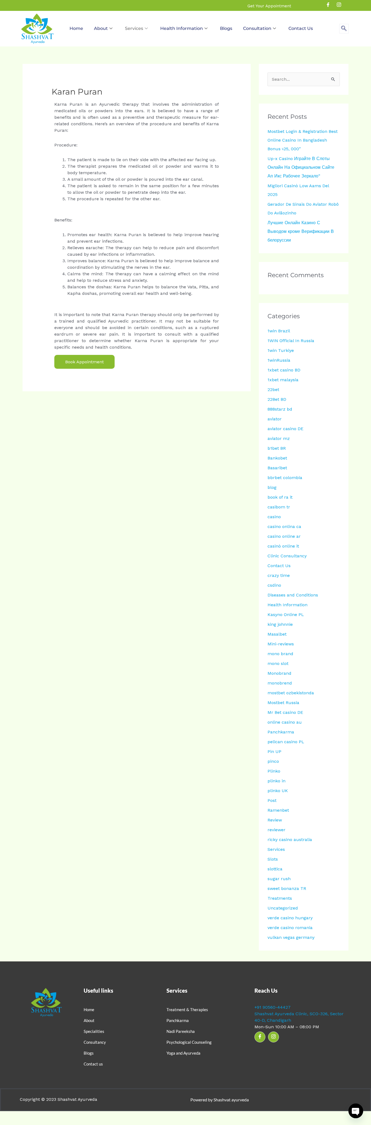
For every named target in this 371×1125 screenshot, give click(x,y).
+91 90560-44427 (272, 1007)
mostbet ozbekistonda (291, 692)
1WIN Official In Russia (291, 340)
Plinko (274, 771)
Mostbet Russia (283, 702)
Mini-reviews (281, 643)
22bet (273, 389)
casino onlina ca (284, 526)
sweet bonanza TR (287, 888)
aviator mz (279, 438)
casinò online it (283, 546)
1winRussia (279, 360)
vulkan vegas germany (291, 937)
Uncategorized (283, 908)
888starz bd (280, 409)
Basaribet (277, 467)
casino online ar (284, 536)
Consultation (257, 28)
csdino (274, 585)
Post (272, 800)
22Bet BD (277, 399)
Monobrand (279, 673)
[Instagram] (339, 5)
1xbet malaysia (283, 379)
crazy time (279, 575)
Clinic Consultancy (287, 555)
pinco (273, 761)
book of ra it (280, 497)
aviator (275, 418)
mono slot (278, 663)
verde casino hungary (290, 917)
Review (275, 820)
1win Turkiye (281, 350)
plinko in (276, 780)
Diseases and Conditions (293, 595)
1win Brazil (279, 330)
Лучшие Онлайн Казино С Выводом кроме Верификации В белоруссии (301, 231)
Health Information (181, 28)
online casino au (285, 722)
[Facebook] (328, 5)
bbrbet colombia (285, 477)
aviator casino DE (285, 428)
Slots (273, 859)
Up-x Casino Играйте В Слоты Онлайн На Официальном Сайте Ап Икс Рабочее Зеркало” (301, 167)
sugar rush (279, 878)
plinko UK (278, 790)
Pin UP (274, 751)
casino (274, 516)
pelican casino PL (286, 741)
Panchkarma (281, 732)
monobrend (280, 683)
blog (272, 487)
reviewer (276, 829)
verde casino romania (290, 927)
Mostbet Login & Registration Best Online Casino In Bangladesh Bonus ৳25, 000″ (303, 140)
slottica (275, 868)
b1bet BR (277, 448)
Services (134, 28)
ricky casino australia (290, 839)
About (101, 28)
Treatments (280, 898)
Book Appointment (84, 361)
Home (76, 28)
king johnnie (280, 624)
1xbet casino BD (284, 370)
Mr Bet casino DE (285, 712)
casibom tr (279, 507)
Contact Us (300, 28)
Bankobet (277, 458)
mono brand (280, 653)
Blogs (226, 28)
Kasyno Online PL (286, 614)
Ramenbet (278, 810)
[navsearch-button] (344, 28)
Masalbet (277, 634)
